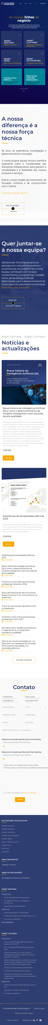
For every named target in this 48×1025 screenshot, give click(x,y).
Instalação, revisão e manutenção (16, 990)
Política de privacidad (21, 1013)
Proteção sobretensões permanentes (18, 967)
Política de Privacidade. (29, 793)
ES (20, 3)
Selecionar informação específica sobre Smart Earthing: (21, 739)
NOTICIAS (5, 848)
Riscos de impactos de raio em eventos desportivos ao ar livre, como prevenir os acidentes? (19, 595)
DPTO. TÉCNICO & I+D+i (10, 842)
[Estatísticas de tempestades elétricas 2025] (24, 490)
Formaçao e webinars (12, 919)
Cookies (30, 1013)
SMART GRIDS (7, 839)
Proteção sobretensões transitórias (17, 971)
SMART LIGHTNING (8, 832)
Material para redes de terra (14, 906)
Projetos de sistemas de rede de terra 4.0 (19, 916)
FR (30, 3)
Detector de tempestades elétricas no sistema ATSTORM (18, 943)
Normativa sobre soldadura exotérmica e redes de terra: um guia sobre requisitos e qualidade (19, 630)
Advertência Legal (39, 1008)
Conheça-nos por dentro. (15, 193)
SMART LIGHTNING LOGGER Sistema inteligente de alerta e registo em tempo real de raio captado (19, 955)
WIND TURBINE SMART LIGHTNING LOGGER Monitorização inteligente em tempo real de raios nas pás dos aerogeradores (20, 962)
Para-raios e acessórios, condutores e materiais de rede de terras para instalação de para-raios (20, 976)
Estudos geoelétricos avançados (16, 912)
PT (36, 3)
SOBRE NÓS (6, 845)
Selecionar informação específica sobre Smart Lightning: (22, 752)
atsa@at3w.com (27, 1020)
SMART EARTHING (8, 829)
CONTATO (43, 3)
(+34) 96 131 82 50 (12, 1020)
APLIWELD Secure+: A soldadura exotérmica (16, 902)
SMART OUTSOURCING (10, 835)
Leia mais (8, 458)
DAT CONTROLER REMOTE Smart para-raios (19, 948)
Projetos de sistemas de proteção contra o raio (20, 986)
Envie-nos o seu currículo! (15, 287)
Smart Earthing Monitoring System (17, 897)
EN (26, 3)
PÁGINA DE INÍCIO (8, 826)
